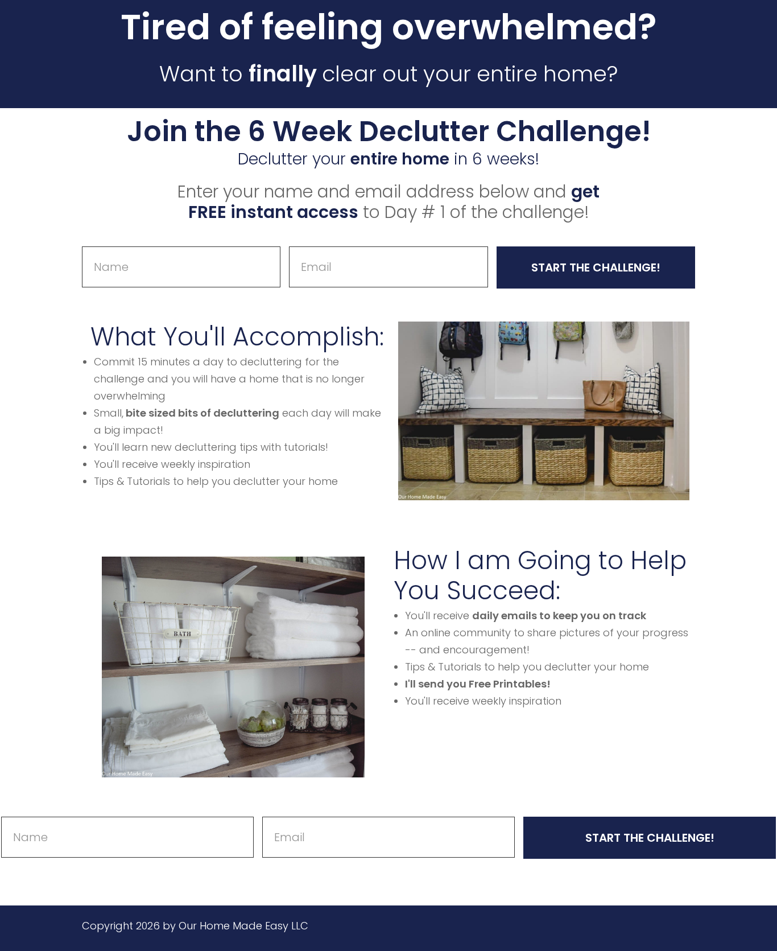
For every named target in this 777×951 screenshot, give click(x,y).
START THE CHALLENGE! (595, 267)
